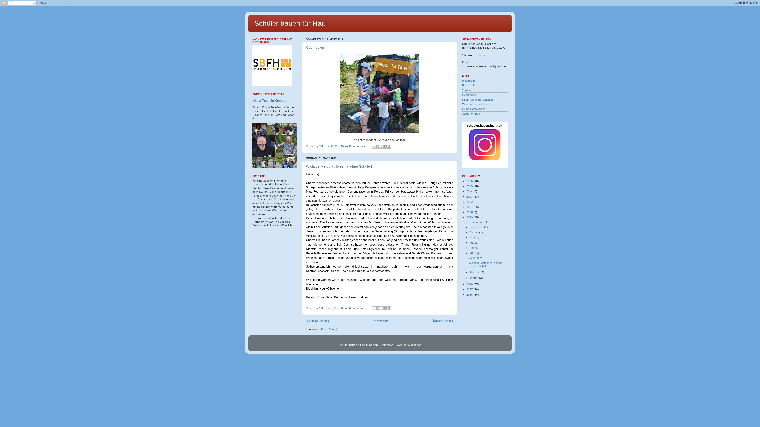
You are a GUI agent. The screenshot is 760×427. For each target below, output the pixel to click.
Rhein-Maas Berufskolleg (478, 99)
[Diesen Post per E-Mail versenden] (374, 147)
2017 (470, 289)
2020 (470, 212)
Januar (474, 277)
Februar (475, 272)
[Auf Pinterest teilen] (389, 147)
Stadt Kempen (471, 113)
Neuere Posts (317, 321)
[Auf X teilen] (382, 147)
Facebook (468, 85)
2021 (470, 206)
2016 (470, 294)
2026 (470, 181)
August (474, 232)
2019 (470, 217)
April (473, 247)
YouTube (467, 90)
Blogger (416, 344)
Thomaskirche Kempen (476, 104)
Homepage (469, 94)
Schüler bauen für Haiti (290, 23)
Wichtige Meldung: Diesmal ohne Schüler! (339, 166)
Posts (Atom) (329, 329)
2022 (470, 201)
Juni (473, 237)
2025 (470, 186)
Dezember (477, 222)
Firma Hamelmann (473, 108)
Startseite (381, 321)
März (473, 253)
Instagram (468, 80)
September (477, 227)
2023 (470, 196)
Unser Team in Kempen (269, 100)
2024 (470, 191)
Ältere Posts (443, 321)
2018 (470, 284)
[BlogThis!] (378, 147)
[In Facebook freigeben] (385, 147)
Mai (472, 242)
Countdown (315, 47)
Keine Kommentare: (354, 146)
